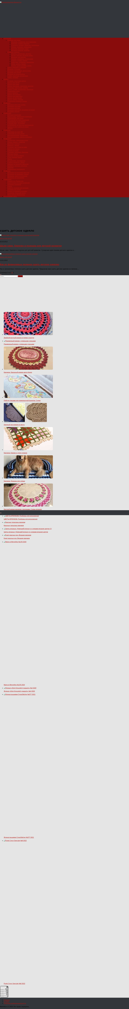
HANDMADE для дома (15, 118)
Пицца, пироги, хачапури (16, 142)
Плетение (7, 130)
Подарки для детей (14, 189)
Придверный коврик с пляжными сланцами (19, 344)
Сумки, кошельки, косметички (18, 76)
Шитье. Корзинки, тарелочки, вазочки (20, 86)
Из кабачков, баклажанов (16, 161)
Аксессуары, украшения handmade (20, 116)
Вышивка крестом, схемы (16, 105)
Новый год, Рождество (15, 181)
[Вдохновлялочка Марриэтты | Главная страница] (10, 2)
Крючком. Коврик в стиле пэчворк (15, 453)
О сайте (6, 1001)
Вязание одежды (13, 52)
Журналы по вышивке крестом (18, 172)
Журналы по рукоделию (16, 178)
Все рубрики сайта (10, 196)
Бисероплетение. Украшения (18, 135)
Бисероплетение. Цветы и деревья (20, 137)
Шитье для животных (15, 96)
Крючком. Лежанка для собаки (14, 481)
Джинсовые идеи (14, 91)
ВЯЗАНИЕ (7, 38)
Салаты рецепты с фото (16, 162)
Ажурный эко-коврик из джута (14, 425)
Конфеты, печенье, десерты (17, 166)
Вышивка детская (14, 108)
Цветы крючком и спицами (17, 67)
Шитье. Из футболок (15, 98)
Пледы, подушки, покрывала (21, 47)
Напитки (10, 167)
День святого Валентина (16, 195)
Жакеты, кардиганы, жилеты (21, 54)
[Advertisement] (56, 21)
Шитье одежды (13, 93)
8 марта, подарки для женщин (18, 188)
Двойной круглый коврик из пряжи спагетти (19, 338)
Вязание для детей (14, 72)
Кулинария (7, 138)
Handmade (7, 113)
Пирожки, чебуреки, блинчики (18, 152)
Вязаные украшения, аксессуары (19, 71)
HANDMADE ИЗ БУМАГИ (16, 122)
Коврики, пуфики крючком (20, 43)
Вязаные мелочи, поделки (20, 50)
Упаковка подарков (14, 184)
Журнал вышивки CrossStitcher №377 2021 (19, 837)
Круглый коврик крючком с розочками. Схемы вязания (23, 509)
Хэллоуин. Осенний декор (17, 193)
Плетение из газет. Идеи (16, 133)
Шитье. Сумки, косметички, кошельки (20, 89)
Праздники (7, 179)
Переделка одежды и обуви (17, 101)
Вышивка (7, 103)
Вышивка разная (13, 111)
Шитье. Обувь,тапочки (15, 99)
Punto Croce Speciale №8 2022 (14, 983)
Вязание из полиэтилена (16, 74)
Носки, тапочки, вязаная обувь (22, 55)
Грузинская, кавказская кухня (18, 140)
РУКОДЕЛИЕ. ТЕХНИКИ (16, 123)
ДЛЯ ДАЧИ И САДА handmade (18, 120)
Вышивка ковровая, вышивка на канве (21, 110)
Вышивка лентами (14, 106)
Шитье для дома (13, 84)
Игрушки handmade (14, 115)
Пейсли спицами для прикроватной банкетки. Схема (22, 400)
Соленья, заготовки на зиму (17, 147)
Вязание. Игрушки (14, 69)
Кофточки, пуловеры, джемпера (22, 62)
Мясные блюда (13, 154)
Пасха (10, 186)
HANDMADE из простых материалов (20, 125)
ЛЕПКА (10, 128)
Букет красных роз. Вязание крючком (17, 538)
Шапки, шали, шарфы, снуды (21, 65)
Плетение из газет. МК (15, 132)
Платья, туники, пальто (19, 60)
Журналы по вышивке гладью (18, 174)
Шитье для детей (13, 82)
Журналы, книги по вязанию (17, 176)
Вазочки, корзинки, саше (19, 49)
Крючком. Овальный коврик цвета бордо (18, 372)
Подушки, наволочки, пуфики (18, 88)
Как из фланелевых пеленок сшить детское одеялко (29, 264)
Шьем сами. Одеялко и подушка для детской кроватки (31, 245)
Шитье (6, 79)
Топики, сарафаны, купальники (22, 59)
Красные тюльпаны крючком (14, 525)
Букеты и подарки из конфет (17, 191)
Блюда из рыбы (13, 150)
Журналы (7, 171)
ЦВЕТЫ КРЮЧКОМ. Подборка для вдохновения (20, 519)
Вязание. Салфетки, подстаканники (23, 42)
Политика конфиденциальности (15, 1003)
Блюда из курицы (14, 149)
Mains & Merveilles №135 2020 (14, 685)
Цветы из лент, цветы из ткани (18, 127)
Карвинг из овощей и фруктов (18, 164)
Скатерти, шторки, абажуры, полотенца (25, 45)
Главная (7, 1000)
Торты (10, 159)
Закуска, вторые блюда (16, 155)
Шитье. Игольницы (14, 94)
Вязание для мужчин (18, 57)
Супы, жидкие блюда (15, 157)
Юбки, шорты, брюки (18, 64)
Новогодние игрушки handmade (19, 183)
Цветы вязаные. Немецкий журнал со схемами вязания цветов (26, 532)
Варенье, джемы (13, 145)
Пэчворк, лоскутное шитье (17, 81)
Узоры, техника (13, 77)
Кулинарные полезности (16, 169)
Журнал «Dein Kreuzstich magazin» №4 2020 (19, 691)
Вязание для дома (14, 40)
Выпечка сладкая (14, 144)
